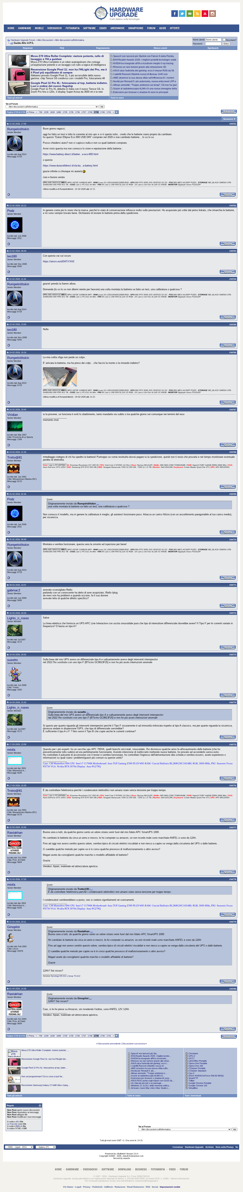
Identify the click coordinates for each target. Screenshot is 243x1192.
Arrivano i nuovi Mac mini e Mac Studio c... (150, 1088)
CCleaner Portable (197, 1068)
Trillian (191, 1080)
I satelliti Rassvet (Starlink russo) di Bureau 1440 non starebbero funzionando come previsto (139, 75)
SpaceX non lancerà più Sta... (144, 1053)
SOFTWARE (89, 28)
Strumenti (228, 119)
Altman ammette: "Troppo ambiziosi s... (149, 1073)
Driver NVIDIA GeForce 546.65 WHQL (206, 1076)
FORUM (151, 28)
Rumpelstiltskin (18, 129)
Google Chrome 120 (198, 1085)
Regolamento (103, 48)
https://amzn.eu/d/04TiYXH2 (58, 261)
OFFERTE (175, 28)
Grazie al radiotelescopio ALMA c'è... (147, 1076)
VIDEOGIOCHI (54, 28)
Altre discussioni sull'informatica (69, 40)
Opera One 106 (196, 1066)
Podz (10, 211)
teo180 (12, 256)
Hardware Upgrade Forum (23, 40)
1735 (71, 112)
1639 (52, 112)
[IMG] (18, 1126)
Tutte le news (117, 98)
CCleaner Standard (197, 1071)
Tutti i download (193, 1095)
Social (155, 1187)
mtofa (11, 750)
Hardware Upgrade (194, 1147)
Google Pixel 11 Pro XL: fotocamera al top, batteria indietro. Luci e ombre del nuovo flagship (69, 84)
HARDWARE (24, 28)
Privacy (86, 1187)
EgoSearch (213, 48)
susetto (12, 660)
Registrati (28, 48)
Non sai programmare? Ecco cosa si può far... (42, 1076)
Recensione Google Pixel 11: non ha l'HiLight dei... (44, 1059)
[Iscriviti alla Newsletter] (189, 13)
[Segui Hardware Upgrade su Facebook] (174, 13)
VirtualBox (193, 1088)
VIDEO (172, 1169)
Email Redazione (135, 1187)
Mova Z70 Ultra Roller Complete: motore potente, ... (45, 1050)
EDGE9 (103, 28)
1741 (109, 112)
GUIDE (162, 28)
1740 (102, 112)
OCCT (192, 1058)
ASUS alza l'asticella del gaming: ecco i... (149, 1063)
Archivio (209, 1147)
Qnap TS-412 (74, 976)
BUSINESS (141, 1169)
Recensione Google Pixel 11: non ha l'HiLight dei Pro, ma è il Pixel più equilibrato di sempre (69, 71)
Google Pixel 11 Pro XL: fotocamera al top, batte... (44, 1068)
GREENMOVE (117, 28)
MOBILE (39, 28)
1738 (90, 112)
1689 (58, 112)
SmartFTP (193, 1078)
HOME (11, 28)
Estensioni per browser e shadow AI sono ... (151, 1078)
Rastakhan (14, 832)
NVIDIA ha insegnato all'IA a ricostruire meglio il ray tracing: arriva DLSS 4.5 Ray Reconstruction (142, 64)
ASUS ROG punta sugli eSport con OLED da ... (152, 1080)
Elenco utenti (160, 48)
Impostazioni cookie (170, 1187)
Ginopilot (13, 927)
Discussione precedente (109, 1043)
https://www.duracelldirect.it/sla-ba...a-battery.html (70, 165)
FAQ (62, 48)
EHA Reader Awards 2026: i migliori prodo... (151, 1056)
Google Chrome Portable (200, 1083)
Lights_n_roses (18, 618)
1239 (46, 112)
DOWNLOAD (124, 1169)
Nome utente (199, 40)
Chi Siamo (68, 1187)
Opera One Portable (198, 1063)
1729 (65, 112)
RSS (148, 1187)
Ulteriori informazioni (179, 1178)
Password (197, 44)
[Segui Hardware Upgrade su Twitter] (182, 13)
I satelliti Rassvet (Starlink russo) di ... (148, 1066)
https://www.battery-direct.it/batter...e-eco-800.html (70, 154)
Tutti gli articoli (14, 98)
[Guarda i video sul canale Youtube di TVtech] (205, 13)
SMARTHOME (135, 28)
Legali (78, 1187)
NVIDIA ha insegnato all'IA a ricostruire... (149, 1058)
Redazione (120, 1187)
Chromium (193, 1053)
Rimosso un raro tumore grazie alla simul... (150, 1061)
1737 (83, 112)
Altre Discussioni (45, 40)
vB (16, 1121)
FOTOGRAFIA (73, 28)
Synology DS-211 (58, 976)
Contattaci (178, 1147)
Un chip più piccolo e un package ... (147, 1083)
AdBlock (108, 1187)
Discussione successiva (133, 1043)
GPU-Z (192, 1056)
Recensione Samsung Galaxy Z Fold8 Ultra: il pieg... (45, 1085)
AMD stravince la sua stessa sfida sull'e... (150, 1068)
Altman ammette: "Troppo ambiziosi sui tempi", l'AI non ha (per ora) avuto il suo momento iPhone (143, 86)
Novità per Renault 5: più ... (143, 1071)
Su (236, 1147)
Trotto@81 (14, 457)
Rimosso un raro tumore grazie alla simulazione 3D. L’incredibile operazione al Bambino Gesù (138, 68)
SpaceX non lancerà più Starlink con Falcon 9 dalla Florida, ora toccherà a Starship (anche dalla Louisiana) (142, 57)
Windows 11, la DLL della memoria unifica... (150, 1085)
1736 (77, 112)
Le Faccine (12, 1124)
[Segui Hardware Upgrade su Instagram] (212, 13)
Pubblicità (97, 1187)
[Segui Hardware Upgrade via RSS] (197, 13)
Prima (30, 112)
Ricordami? (231, 40)
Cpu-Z (191, 1073)
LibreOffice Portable (198, 1061)
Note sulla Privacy (225, 1147)
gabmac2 (13, 590)
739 (40, 112)
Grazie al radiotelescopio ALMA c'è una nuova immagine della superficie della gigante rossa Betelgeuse (143, 90)
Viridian (12, 415)
